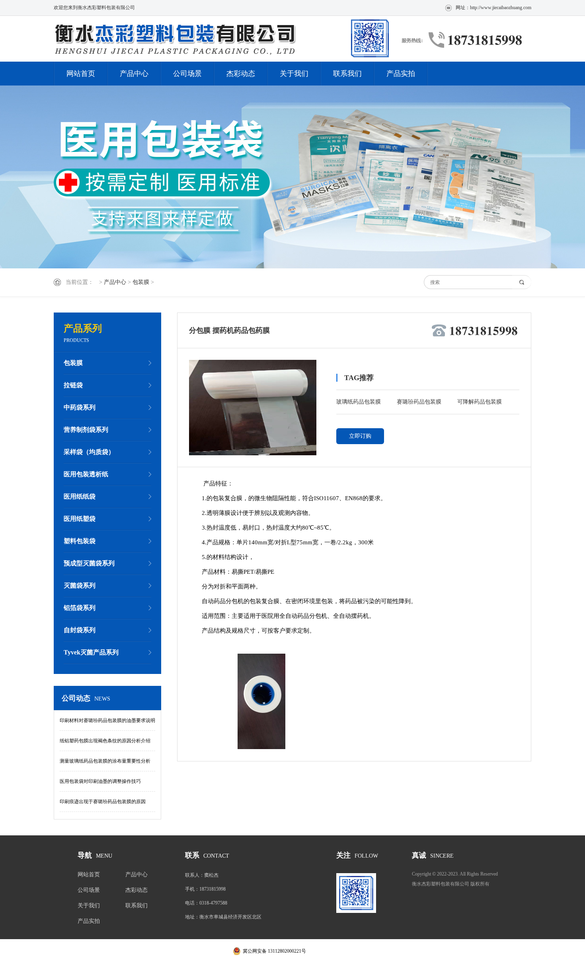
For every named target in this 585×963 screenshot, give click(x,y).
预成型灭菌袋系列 (89, 563)
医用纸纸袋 (80, 496)
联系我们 (347, 74)
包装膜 (141, 282)
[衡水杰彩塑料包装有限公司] (223, 39)
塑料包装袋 (80, 541)
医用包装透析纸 (86, 474)
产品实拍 (400, 74)
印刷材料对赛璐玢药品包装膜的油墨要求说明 (107, 720)
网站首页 (80, 74)
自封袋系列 (80, 630)
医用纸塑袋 (80, 518)
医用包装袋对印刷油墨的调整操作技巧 (100, 781)
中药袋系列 (80, 407)
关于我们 (294, 74)
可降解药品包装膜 (479, 402)
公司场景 (187, 74)
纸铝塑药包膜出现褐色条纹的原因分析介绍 (105, 741)
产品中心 (134, 74)
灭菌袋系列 (80, 585)
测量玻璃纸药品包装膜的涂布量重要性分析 (105, 761)
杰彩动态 (240, 74)
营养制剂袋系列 (86, 429)
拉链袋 (73, 385)
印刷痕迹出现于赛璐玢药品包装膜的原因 (103, 801)
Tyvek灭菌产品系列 (91, 652)
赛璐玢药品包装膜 (419, 402)
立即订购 (360, 436)
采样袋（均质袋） (89, 451)
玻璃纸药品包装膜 (358, 402)
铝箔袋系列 (80, 607)
